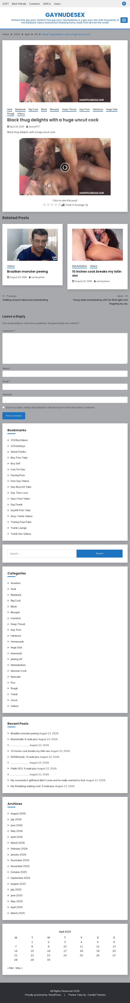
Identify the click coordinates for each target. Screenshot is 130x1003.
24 (65, 955)
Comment (8, 330)
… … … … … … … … (20, 745)
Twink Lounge (19, 527)
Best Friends (19, 3)
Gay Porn (84, 109)
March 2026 (18, 842)
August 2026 (18, 813)
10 (65, 946)
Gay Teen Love (19, 492)
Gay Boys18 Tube (21, 486)
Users (57, 3)
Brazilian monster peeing (27, 271)
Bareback (20, 109)
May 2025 (17, 901)
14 (15, 950)
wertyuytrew (38, 277)
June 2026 (17, 825)
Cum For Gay (18, 469)
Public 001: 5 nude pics (24, 768)
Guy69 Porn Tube (21, 510)
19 (97, 950)
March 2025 (18, 913)
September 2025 (20, 877)
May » (19, 967)
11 (81, 946)
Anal (9, 109)
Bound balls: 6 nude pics (24, 739)
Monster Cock (18, 670)
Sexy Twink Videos (21, 516)
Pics (13, 682)
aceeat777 (34, 126)
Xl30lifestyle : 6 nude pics (25, 756)
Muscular (16, 676)
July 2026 (16, 819)
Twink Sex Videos (21, 533)
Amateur (15, 583)
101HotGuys (18, 446)
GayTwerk (17, 504)
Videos (21, 113)
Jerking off (16, 659)
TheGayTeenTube (21, 522)
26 (97, 955)
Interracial (16, 653)
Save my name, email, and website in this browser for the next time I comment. (50, 407)
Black (44, 109)
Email (6, 381)
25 (81, 955)
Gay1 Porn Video (20, 498)
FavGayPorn (18, 475)
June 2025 (17, 895)
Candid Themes (97, 994)
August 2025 (18, 883)
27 (114, 955)
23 (48, 955)
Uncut (14, 700)
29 (32, 959)
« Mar (10, 967)
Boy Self (15, 463)
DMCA (47, 3)
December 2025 (20, 860)
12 (97, 946)
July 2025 (16, 889)
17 (65, 950)
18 (81, 950)
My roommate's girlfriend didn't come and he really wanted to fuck (48, 780)
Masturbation (79, 265)
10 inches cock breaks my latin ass (96, 273)
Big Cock (33, 109)
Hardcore (98, 109)
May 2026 (17, 831)
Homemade (17, 641)
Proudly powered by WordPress (43, 994)
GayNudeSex (65, 15)
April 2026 (17, 836)
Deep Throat (69, 109)
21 (15, 955)
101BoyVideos (19, 440)
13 (114, 946)
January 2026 (18, 854)
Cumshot (16, 618)
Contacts (34, 3)
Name (6, 368)
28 (15, 959)
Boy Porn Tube (19, 457)
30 (48, 959)
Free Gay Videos (20, 480)
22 (32, 955)
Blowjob (54, 109)
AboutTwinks (18, 451)
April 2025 (17, 907)
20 (114, 950)
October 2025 (19, 872)
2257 (5, 3)
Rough (10, 113)
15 (32, 950)
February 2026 (19, 848)
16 (48, 950)
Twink (14, 694)
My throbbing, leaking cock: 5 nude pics (33, 786)
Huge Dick (111, 109)
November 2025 (20, 866)
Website (7, 394)
